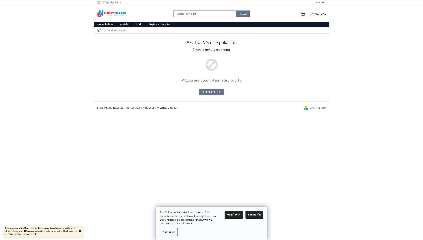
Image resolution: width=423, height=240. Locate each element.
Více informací (184, 223)
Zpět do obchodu (211, 91)
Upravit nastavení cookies (165, 108)
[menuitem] (105, 24)
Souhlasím (254, 214)
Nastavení (169, 232)
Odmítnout (233, 214)
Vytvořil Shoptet (318, 108)
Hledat (243, 13)
